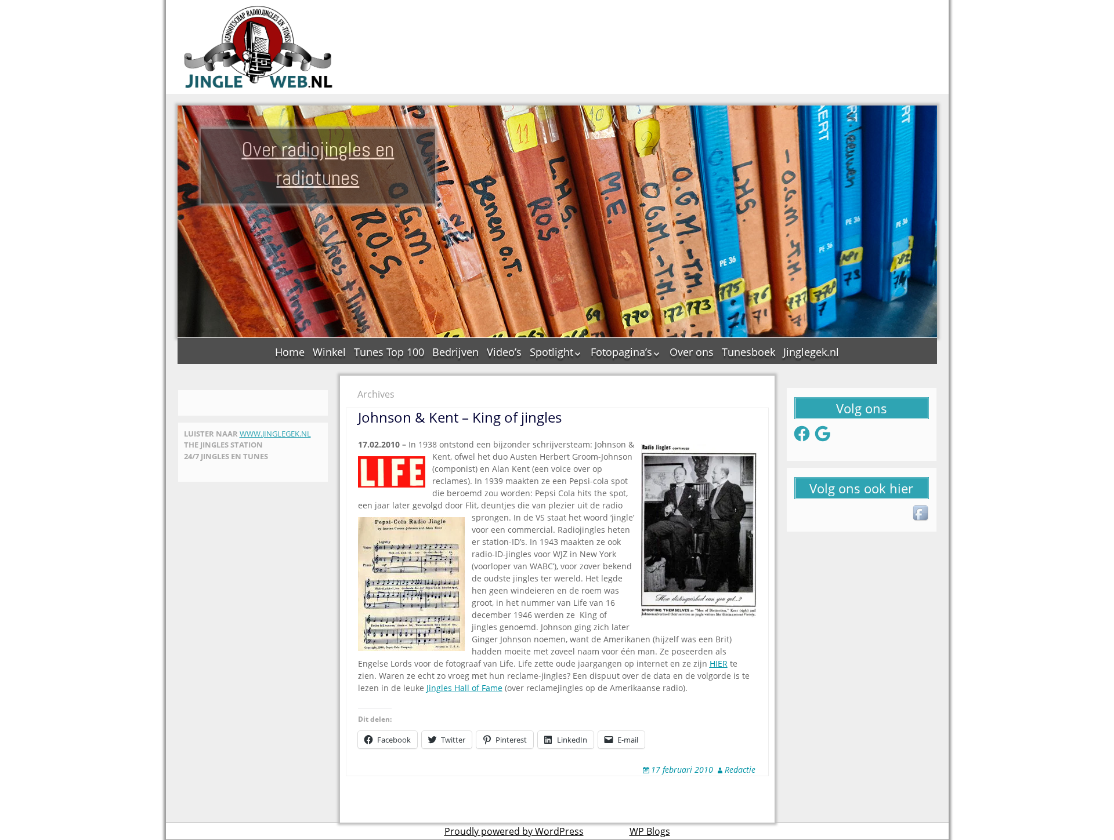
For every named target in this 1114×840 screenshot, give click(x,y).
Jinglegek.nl (811, 352)
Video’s (504, 352)
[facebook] (921, 513)
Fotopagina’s (621, 352)
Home (290, 352)
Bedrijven (455, 352)
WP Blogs (650, 831)
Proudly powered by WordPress (514, 831)
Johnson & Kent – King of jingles (460, 417)
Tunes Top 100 (389, 352)
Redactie (740, 769)
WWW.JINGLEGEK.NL (275, 433)
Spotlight (551, 352)
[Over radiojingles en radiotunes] (259, 47)
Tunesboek (748, 352)
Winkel (329, 352)
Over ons (692, 352)
